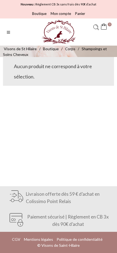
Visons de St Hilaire (20, 48)
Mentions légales (38, 239)
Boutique (39, 13)
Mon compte (61, 13)
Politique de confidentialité (80, 239)
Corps (70, 48)
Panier (80, 13)
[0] (105, 27)
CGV (16, 239)
